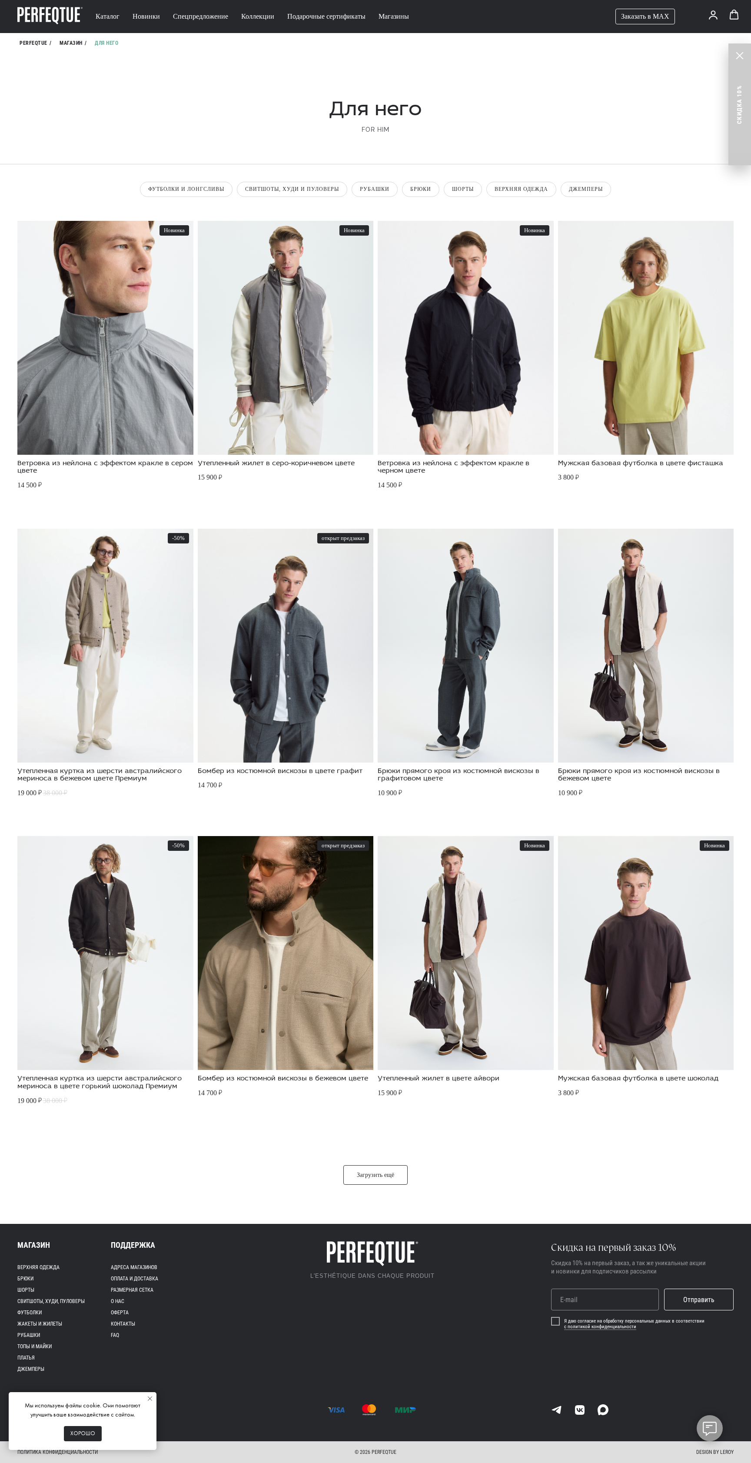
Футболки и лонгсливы (186, 189)
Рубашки (374, 189)
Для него (106, 43)
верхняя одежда (38, 1267)
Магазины (394, 16)
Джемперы (586, 189)
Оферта (120, 1313)
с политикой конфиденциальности (600, 1327)
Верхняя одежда (521, 189)
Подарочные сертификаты (326, 16)
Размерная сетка (132, 1290)
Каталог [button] (108, 16)
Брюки (420, 189)
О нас (117, 1301)
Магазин (71, 43)
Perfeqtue (33, 43)
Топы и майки (34, 1346)
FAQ (115, 1335)
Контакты (123, 1324)
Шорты (463, 189)
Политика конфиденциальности (57, 1452)
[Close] (740, 55)
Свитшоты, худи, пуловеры (51, 1301)
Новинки (146, 16)
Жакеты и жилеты (39, 1324)
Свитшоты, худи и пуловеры (292, 189)
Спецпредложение (200, 16)
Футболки (29, 1313)
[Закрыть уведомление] (150, 1398)
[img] (556, 1409)
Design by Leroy (715, 1452)
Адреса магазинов (134, 1267)
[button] (713, 15)
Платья (26, 1358)
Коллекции (257, 16)
